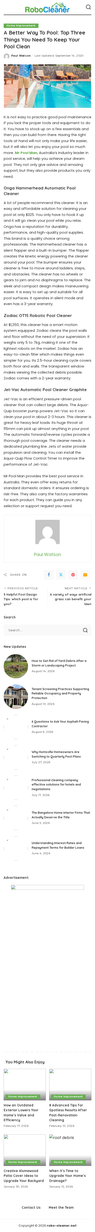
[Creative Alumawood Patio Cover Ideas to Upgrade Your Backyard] (25, 1150)
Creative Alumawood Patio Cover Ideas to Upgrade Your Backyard (24, 1176)
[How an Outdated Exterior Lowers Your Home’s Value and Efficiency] (25, 1084)
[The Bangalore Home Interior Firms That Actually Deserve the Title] (16, 818)
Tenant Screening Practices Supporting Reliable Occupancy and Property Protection (60, 693)
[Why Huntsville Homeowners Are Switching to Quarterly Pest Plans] (16, 757)
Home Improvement (21, 25)
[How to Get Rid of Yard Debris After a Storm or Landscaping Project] (16, 666)
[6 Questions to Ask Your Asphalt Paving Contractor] (16, 727)
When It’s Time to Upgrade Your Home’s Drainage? (67, 1176)
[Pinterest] (73, 575)
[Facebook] (49, 575)
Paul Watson (21, 55)
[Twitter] (61, 575)
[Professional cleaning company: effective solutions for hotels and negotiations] (16, 788)
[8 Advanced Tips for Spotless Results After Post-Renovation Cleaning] (70, 1084)
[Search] (88, 7)
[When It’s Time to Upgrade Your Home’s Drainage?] (70, 1150)
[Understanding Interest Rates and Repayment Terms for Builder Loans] (16, 848)
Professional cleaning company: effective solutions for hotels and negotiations (56, 784)
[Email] (85, 575)
